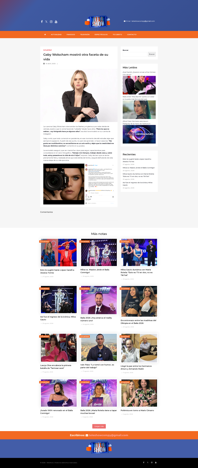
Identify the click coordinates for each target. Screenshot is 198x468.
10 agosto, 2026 (47, 417)
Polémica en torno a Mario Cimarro (137, 410)
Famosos (71, 34)
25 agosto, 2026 (128, 279)
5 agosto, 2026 (128, 414)
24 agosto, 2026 (88, 324)
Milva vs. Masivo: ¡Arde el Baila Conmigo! (138, 168)
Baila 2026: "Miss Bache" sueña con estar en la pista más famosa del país (138, 98)
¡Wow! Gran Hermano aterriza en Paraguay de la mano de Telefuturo (136, 122)
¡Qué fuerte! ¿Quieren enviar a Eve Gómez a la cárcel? (139, 73)
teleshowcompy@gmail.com (143, 21)
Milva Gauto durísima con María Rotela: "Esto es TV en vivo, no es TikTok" (138, 175)
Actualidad (56, 34)
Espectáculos (101, 34)
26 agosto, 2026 (88, 276)
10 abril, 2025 (50, 64)
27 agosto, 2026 (47, 276)
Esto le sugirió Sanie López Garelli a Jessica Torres (137, 160)
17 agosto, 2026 (47, 372)
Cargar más (99, 426)
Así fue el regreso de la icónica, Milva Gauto (137, 184)
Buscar (125, 50)
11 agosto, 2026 (128, 372)
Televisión (85, 34)
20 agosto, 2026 (128, 327)
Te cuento (117, 34)
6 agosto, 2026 (88, 417)
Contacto (131, 34)
